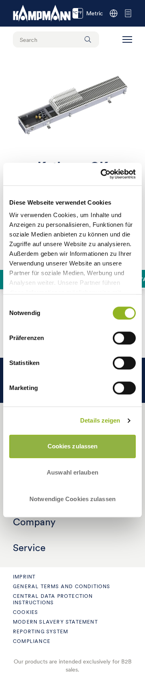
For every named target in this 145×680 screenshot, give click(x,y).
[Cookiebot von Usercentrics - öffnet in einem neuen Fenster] (102, 174)
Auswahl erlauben (72, 472)
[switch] (124, 338)
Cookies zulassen (73, 446)
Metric (88, 13)
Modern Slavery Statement (55, 622)
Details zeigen (100, 420)
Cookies (25, 612)
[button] (127, 39)
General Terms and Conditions (61, 586)
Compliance (31, 641)
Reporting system (40, 631)
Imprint (24, 577)
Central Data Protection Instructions (53, 599)
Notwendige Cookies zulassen (72, 498)
